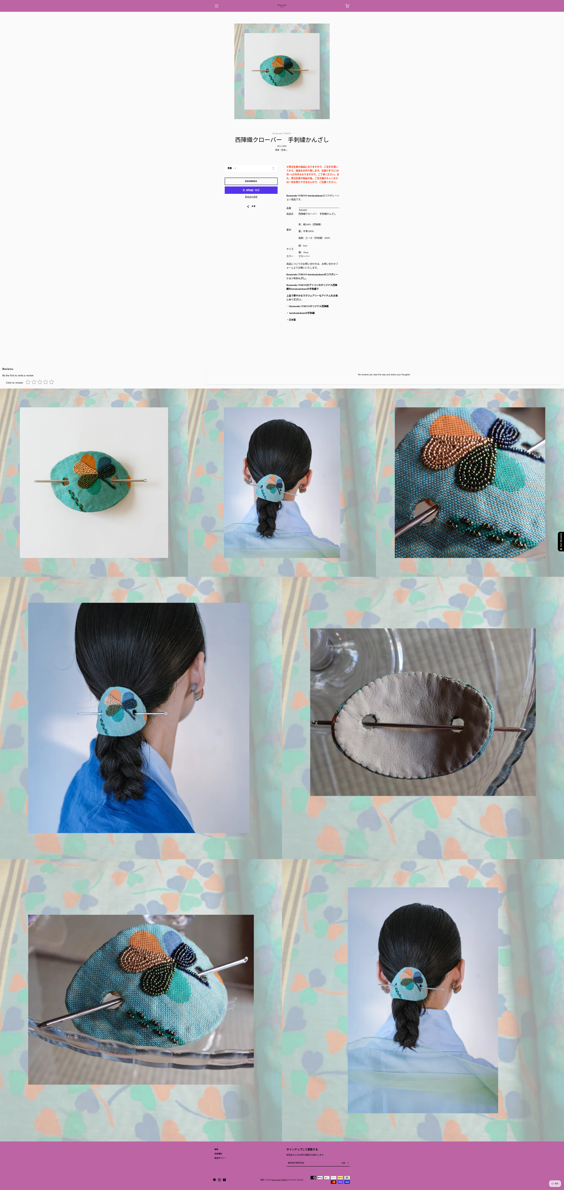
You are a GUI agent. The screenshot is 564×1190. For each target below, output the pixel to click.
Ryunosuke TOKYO (279, 1180)
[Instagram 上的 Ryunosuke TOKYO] (219, 1179)
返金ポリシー (220, 1158)
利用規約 (218, 1154)
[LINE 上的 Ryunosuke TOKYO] (214, 1179)
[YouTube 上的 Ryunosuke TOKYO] (224, 1179)
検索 (216, 1149)
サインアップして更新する (302, 1149)
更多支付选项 (251, 197)
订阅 (344, 1163)
